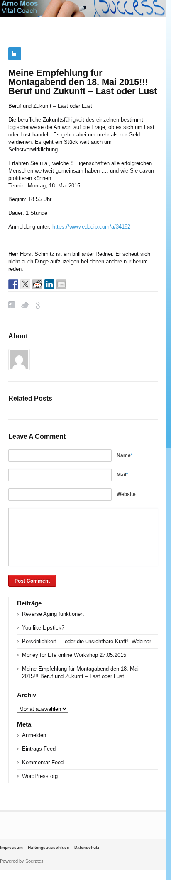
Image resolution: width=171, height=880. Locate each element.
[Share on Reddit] (37, 284)
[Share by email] (61, 284)
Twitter (25, 305)
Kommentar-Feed (43, 762)
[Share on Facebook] (13, 284)
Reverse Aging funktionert (53, 614)
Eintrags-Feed (39, 749)
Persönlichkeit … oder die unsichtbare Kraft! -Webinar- (87, 641)
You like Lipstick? (43, 628)
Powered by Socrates (22, 860)
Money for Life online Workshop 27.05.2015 (74, 655)
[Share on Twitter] (25, 284)
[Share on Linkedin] (49, 284)
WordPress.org (40, 776)
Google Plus (39, 305)
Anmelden (34, 735)
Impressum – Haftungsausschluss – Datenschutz (49, 847)
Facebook (11, 305)
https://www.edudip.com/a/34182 (91, 227)
